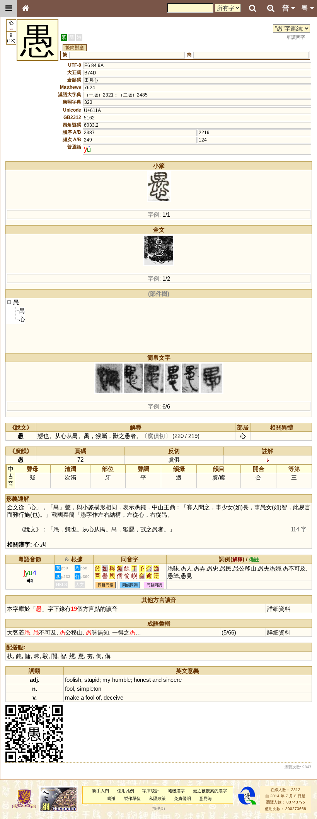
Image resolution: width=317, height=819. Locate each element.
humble (121, 679)
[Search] (252, 8)
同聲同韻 (105, 585)
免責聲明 (182, 798)
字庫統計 (150, 790)
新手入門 (100, 790)
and (157, 679)
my (106, 679)
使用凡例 (125, 790)
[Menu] (8, 8)
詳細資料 (278, 608)
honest (142, 679)
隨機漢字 (176, 790)
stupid (91, 679)
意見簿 (205, 798)
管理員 (158, 808)
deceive (113, 697)
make (72, 697)
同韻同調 (130, 585)
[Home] (25, 8)
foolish (73, 679)
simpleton (89, 688)
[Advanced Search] (270, 8)
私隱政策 (157, 798)
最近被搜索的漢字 (210, 790)
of (98, 697)
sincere (172, 679)
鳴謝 (111, 798)
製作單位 (132, 798)
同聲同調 (154, 585)
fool (69, 688)
